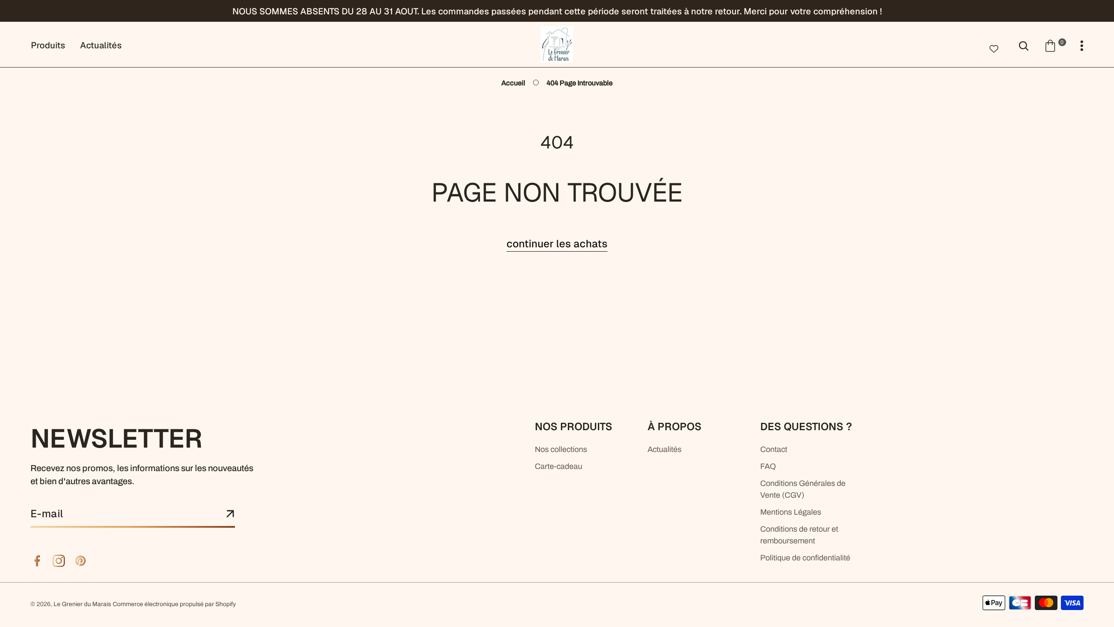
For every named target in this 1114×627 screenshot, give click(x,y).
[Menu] (1082, 46)
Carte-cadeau (558, 466)
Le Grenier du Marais (82, 604)
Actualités (664, 449)
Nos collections (561, 449)
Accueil (513, 83)
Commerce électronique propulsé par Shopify (174, 604)
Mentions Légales (790, 512)
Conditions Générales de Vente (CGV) (803, 489)
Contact (773, 449)
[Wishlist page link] (994, 48)
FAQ (768, 466)
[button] (1055, 45)
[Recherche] (1023, 45)
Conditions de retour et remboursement (799, 535)
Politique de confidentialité (805, 557)
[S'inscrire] (230, 514)
